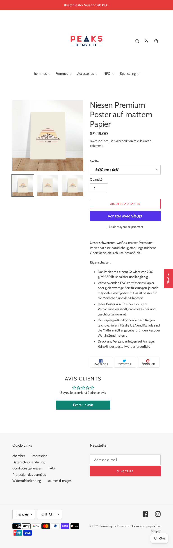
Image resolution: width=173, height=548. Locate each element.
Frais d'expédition (121, 141)
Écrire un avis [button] (83, 405)
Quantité (96, 179)
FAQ (51, 468)
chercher (18, 456)
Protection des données (29, 475)
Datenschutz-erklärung (28, 462)
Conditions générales (27, 468)
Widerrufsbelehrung (26, 481)
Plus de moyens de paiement (125, 227)
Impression (39, 456)
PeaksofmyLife (108, 526)
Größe (94, 161)
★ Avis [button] (168, 278)
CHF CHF (48, 514)
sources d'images (59, 481)
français (22, 514)
